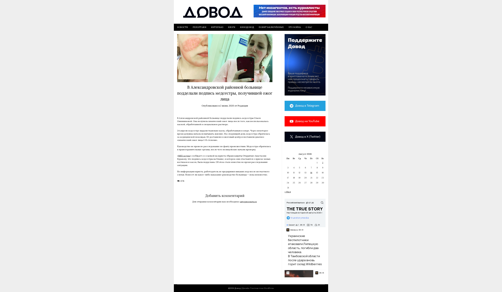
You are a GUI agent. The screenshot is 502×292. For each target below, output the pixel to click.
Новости (182, 27)
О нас (309, 27)
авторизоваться (248, 201)
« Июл (288, 192)
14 (311, 172)
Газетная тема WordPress (262, 288)
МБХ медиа (184, 155)
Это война (294, 27)
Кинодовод (247, 27)
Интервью (217, 27)
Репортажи (199, 27)
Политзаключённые (271, 27)
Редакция (243, 105)
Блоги (231, 27)
